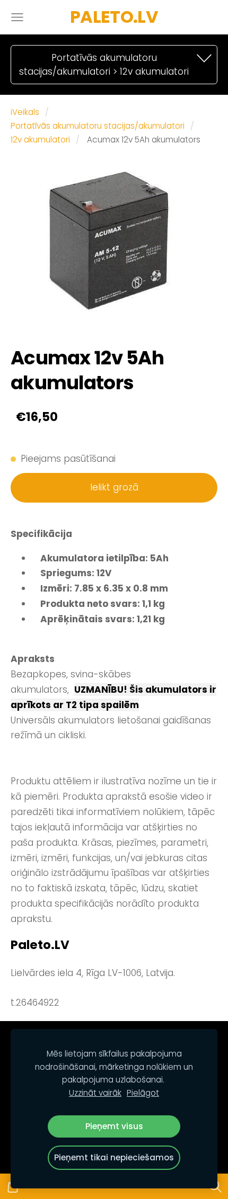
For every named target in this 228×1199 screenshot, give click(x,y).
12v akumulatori (40, 139)
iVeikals (25, 112)
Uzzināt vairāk (95, 1092)
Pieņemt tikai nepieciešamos (114, 1157)
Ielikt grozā (114, 487)
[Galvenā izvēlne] (17, 17)
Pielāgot (143, 1092)
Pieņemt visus (114, 1126)
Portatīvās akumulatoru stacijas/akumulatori (98, 125)
